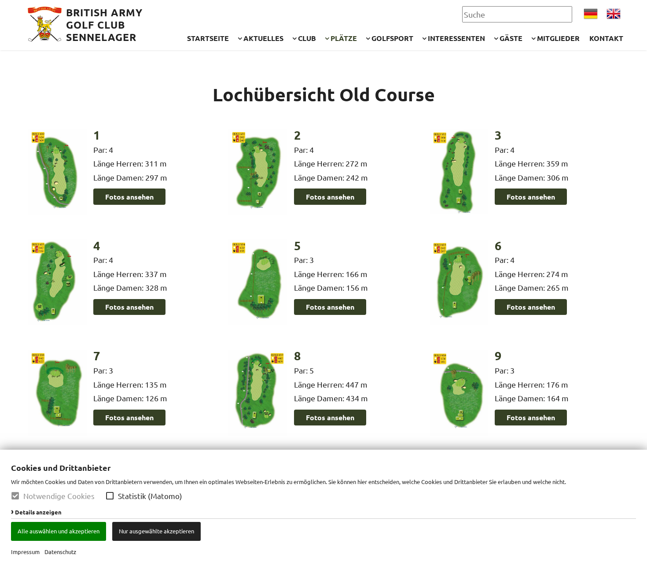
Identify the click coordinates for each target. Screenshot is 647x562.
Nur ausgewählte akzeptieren (156, 531)
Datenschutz (60, 551)
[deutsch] (591, 13)
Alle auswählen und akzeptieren (58, 531)
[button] (110, 496)
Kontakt (606, 38)
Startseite (208, 38)
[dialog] (323, 506)
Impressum (25, 551)
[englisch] (614, 13)
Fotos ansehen (129, 196)
